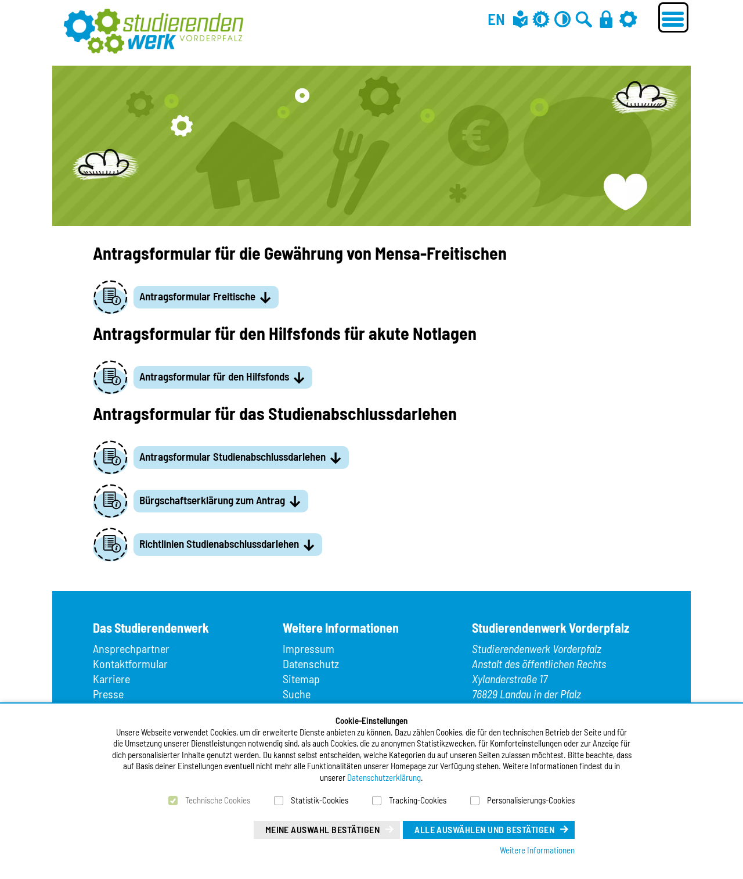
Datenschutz (311, 663)
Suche (297, 694)
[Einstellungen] (628, 19)
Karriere (111, 679)
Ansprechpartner (131, 648)
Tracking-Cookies (417, 800)
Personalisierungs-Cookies (531, 800)
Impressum (308, 648)
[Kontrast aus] (562, 19)
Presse (108, 694)
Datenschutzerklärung (384, 777)
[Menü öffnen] (673, 17)
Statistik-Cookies (319, 800)
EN (496, 18)
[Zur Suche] (584, 19)
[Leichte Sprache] (520, 19)
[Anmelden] (606, 19)
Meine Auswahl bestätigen (322, 829)
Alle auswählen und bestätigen (484, 829)
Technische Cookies (217, 800)
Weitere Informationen (537, 850)
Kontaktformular (130, 663)
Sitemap (301, 679)
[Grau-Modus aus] (541, 19)
